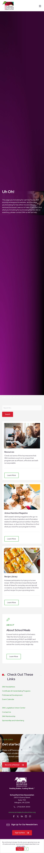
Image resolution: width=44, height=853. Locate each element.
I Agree (19, 849)
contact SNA (20, 212)
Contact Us (6, 712)
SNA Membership (8, 716)
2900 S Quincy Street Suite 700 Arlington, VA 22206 (22, 800)
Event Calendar (8, 699)
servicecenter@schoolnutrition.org (22, 812)
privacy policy (21, 846)
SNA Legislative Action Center (13, 708)
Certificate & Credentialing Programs (16, 691)
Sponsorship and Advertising (13, 720)
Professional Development (12, 695)
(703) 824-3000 (23, 807)
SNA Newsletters (8, 687)
